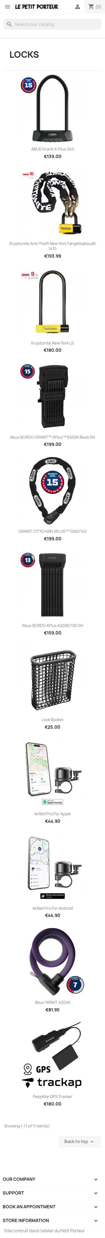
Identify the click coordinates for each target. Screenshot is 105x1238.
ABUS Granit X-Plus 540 (52, 149)
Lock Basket (53, 719)
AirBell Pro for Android (52, 908)
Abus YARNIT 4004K (53, 1002)
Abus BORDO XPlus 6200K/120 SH (52, 625)
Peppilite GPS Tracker (52, 1096)
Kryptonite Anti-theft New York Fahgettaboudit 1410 (52, 246)
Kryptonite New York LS (52, 343)
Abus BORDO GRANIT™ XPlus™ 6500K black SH (52, 437)
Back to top (79, 1141)
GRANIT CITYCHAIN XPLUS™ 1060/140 (53, 531)
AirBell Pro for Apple (52, 813)
